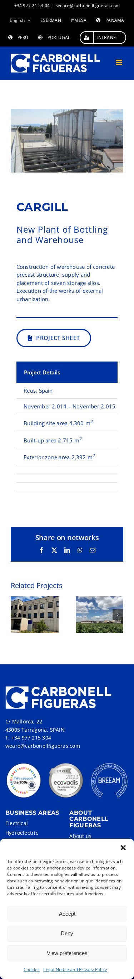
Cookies (32, 969)
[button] (123, 847)
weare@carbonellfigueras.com (88, 6)
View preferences (67, 953)
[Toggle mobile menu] (119, 62)
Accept (67, 914)
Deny (67, 933)
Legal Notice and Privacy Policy (75, 969)
